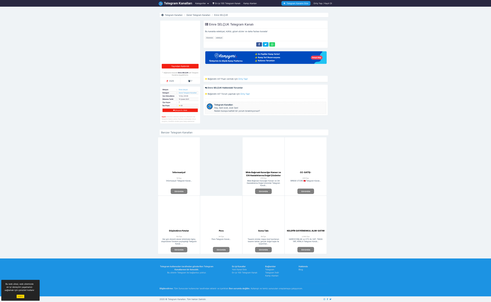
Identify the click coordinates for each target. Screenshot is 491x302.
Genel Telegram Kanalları (188, 93)
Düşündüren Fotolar (179, 230)
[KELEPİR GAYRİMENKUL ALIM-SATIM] (305, 227)
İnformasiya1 (179, 172)
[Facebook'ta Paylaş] (259, 44)
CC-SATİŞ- (305, 172)
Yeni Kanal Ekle (239, 269)
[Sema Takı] (263, 227)
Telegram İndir (272, 272)
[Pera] (221, 227)
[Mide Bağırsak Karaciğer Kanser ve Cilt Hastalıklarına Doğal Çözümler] (263, 169)
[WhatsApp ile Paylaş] (272, 44)
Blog (301, 269)
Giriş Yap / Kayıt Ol (323, 3)
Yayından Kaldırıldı (180, 66)
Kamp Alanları (250, 3)
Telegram (269, 269)
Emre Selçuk (183, 90)
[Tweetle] (266, 44)
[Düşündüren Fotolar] (178, 227)
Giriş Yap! (243, 79)
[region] (221, 159)
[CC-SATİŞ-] (305, 169)
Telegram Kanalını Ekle (296, 3)
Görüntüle (179, 191)
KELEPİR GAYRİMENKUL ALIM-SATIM (306, 230)
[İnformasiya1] (178, 169)
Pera (221, 230)
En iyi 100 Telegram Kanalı (227, 3)
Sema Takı (263, 230)
